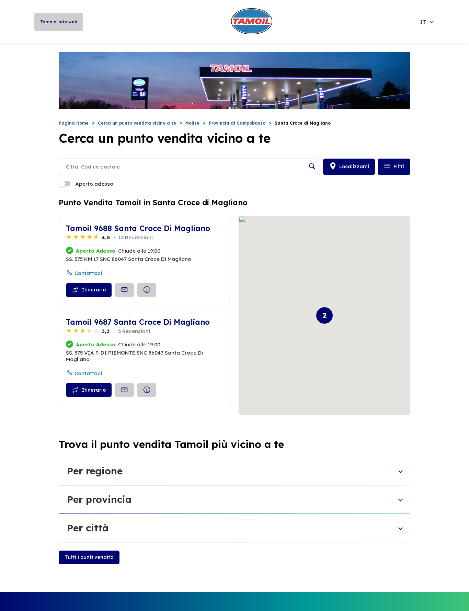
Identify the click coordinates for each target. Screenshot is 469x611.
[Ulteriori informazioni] (146, 290)
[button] (324, 315)
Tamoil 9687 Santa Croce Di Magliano (138, 322)
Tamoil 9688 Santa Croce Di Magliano (138, 228)
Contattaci (88, 273)
